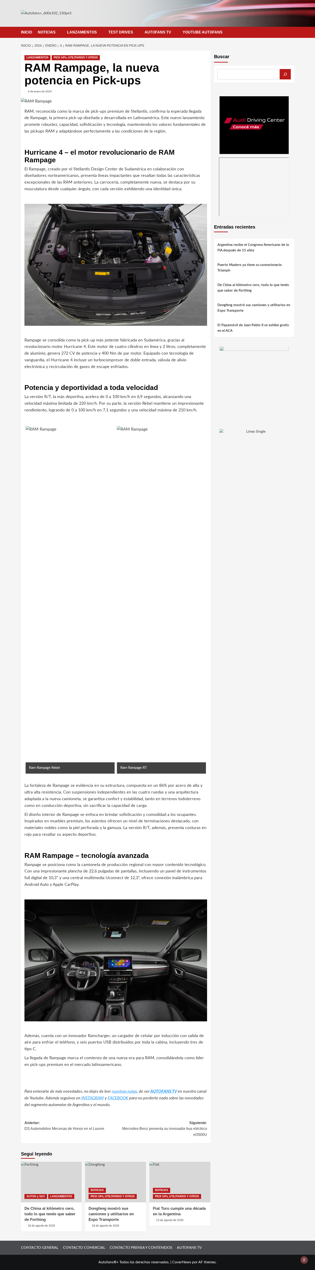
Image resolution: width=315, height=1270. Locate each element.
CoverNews (181, 1262)
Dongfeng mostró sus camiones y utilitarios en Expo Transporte (111, 1214)
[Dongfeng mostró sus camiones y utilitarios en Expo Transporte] (115, 1182)
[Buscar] (285, 74)
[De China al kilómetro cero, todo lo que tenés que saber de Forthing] (51, 1182)
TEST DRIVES (120, 32)
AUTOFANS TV (158, 32)
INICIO (26, 32)
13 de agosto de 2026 (170, 1220)
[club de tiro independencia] (254, 381)
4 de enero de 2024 (40, 91)
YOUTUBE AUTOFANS (203, 32)
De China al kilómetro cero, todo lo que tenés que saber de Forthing (49, 1214)
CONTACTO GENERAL (39, 1247)
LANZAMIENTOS (82, 32)
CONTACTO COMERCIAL (84, 1247)
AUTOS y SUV (36, 1196)
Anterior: (64, 1126)
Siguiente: (164, 1129)
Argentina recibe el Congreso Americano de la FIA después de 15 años (253, 247)
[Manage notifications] (304, 1260)
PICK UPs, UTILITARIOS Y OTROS (76, 57)
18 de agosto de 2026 (41, 1225)
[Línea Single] (254, 457)
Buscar (221, 56)
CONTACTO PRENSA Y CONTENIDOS (141, 1247)
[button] (291, 32)
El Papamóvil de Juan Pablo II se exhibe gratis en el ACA (253, 328)
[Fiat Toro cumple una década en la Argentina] (179, 1182)
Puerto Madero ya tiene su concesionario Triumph (249, 267)
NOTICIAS (47, 32)
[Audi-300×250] (254, 125)
